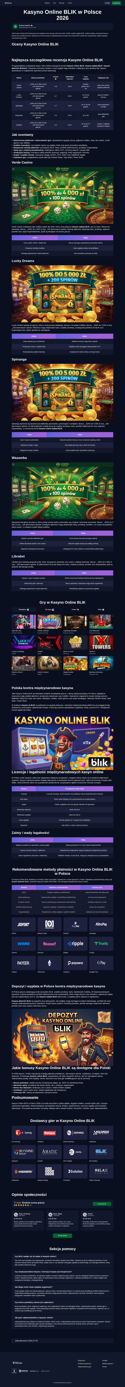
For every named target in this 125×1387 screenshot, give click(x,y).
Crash (74, 609)
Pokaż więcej (62, 1235)
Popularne (22, 609)
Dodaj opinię (102, 1204)
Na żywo (48, 609)
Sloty (99, 609)
